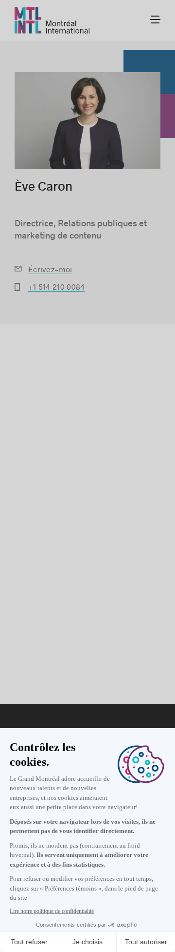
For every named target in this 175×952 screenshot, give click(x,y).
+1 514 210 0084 (56, 286)
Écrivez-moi (50, 269)
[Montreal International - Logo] (52, 20)
